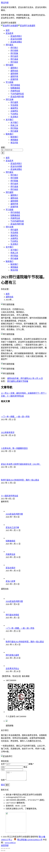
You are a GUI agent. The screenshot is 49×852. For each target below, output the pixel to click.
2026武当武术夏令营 (14, 514)
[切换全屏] (7, 848)
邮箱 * (31, 764)
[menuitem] (8, 30)
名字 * (3, 764)
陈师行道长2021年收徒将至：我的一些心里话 (20, 480)
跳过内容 (5, 3)
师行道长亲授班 (12, 615)
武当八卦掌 (10, 581)
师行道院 (11, 381)
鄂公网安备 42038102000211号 (29, 840)
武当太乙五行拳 (12, 527)
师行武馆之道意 (12, 655)
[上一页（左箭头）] (2, 850)
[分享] (4, 848)
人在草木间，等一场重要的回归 (14, 448)
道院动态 (11, 378)
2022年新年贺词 (7, 432)
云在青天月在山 (12, 669)
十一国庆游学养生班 (9, 496)
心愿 (17, 381)
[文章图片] (7, 414)
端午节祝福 (23, 381)
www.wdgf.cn (10, 843)
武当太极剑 (10, 568)
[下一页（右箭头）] (4, 850)
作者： (21, 378)
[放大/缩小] (9, 848)
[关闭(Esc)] (2, 848)
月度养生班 (10, 554)
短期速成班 (10, 541)
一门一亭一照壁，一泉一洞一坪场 (15, 417)
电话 (25, 767)
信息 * (3, 780)
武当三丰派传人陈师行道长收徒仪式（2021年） (21, 464)
